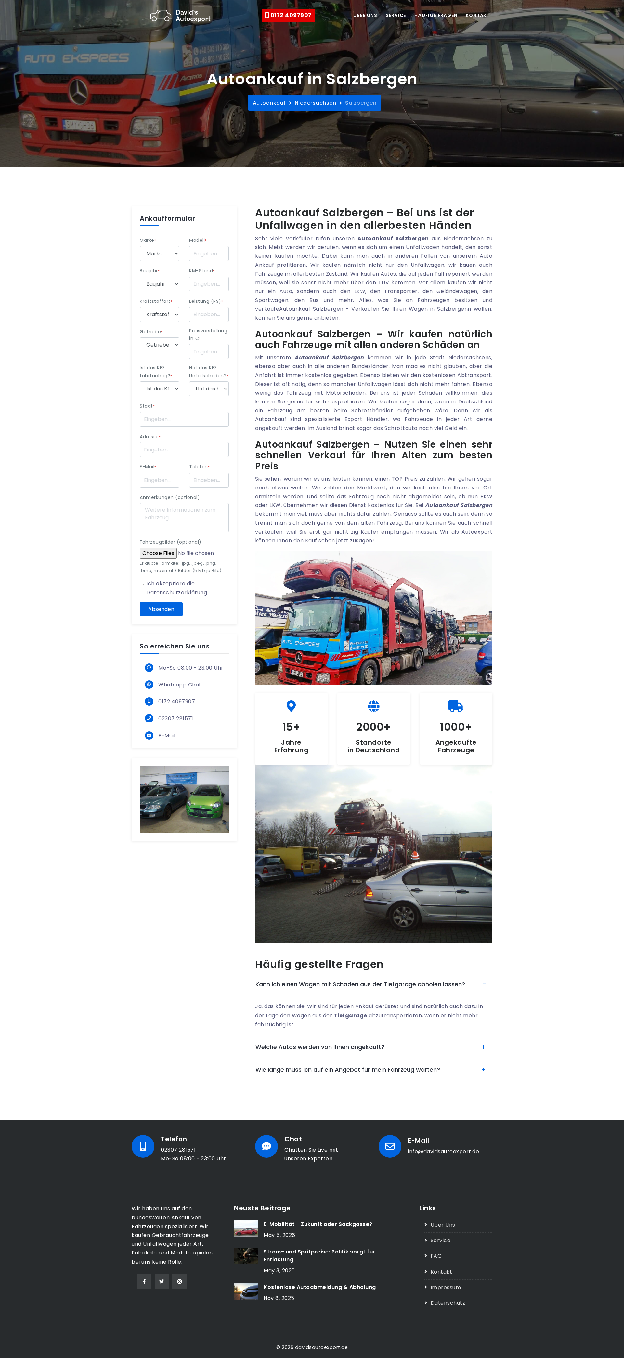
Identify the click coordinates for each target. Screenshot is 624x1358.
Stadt (147, 406)
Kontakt (478, 15)
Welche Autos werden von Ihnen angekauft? (319, 1047)
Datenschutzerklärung (176, 592)
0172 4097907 (290, 15)
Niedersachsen (315, 102)
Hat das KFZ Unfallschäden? (208, 371)
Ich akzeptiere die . (177, 588)
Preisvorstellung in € (208, 334)
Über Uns (443, 1224)
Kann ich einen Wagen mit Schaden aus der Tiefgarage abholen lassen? (360, 984)
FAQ (436, 1256)
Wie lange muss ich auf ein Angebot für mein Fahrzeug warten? (347, 1070)
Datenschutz (448, 1303)
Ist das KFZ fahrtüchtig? (156, 371)
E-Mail (148, 466)
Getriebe (151, 331)
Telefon (199, 466)
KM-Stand (202, 270)
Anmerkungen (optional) (170, 497)
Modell (198, 240)
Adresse (150, 436)
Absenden (161, 609)
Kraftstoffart (156, 301)
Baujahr (150, 270)
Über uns (365, 15)
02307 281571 (175, 718)
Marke (148, 240)
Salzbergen (360, 102)
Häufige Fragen (435, 15)
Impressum (446, 1287)
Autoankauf (269, 102)
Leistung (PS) (206, 301)
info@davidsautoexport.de (443, 1151)
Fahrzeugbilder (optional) (171, 542)
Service (396, 15)
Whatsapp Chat (180, 684)
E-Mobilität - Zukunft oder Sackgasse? (318, 1224)
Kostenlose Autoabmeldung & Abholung (320, 1287)
